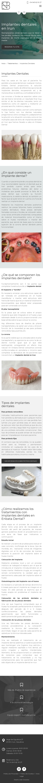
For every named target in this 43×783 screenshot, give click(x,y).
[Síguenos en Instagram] (19, 769)
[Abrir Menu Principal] (40, 6)
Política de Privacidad (11, 774)
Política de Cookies (27, 774)
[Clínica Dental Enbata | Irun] (10, 5)
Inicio (4, 63)
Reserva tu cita (12, 47)
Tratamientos (13, 63)
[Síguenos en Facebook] (24, 769)
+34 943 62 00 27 (35, 2)
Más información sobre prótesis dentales (21, 461)
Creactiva (26, 780)
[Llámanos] (19, 12)
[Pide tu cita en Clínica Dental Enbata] (24, 12)
